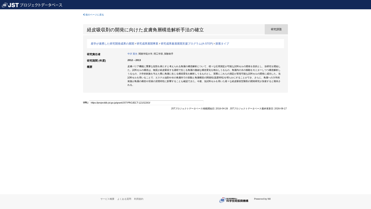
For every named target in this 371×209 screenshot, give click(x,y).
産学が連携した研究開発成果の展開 (112, 43)
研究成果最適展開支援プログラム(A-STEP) (187, 43)
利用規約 (138, 199)
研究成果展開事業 (147, 43)
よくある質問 (124, 199)
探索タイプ (222, 43)
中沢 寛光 (132, 53)
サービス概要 (107, 199)
